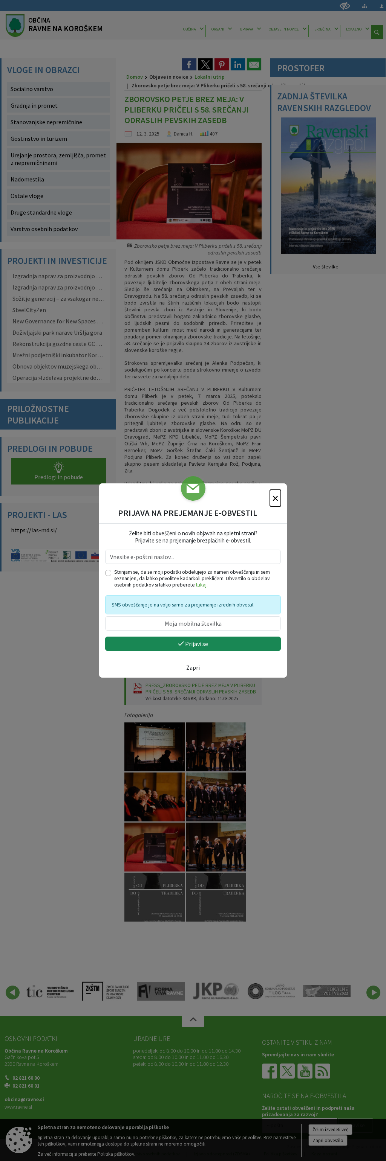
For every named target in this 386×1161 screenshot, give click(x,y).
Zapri (193, 667)
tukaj (201, 585)
